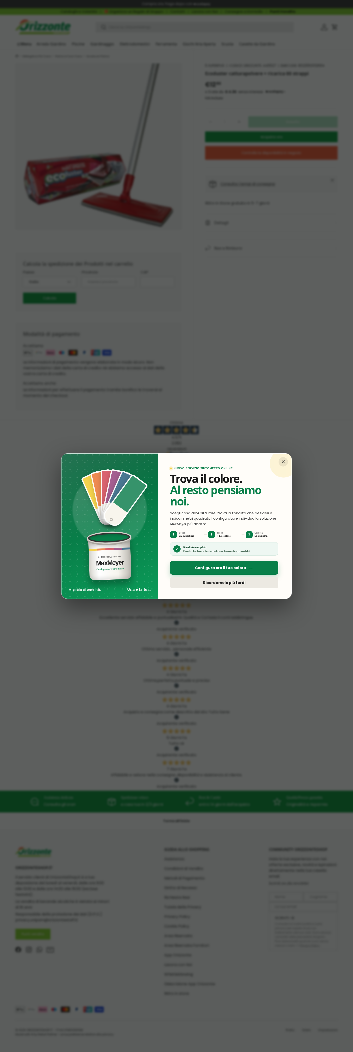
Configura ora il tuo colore (224, 568)
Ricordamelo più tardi (224, 582)
